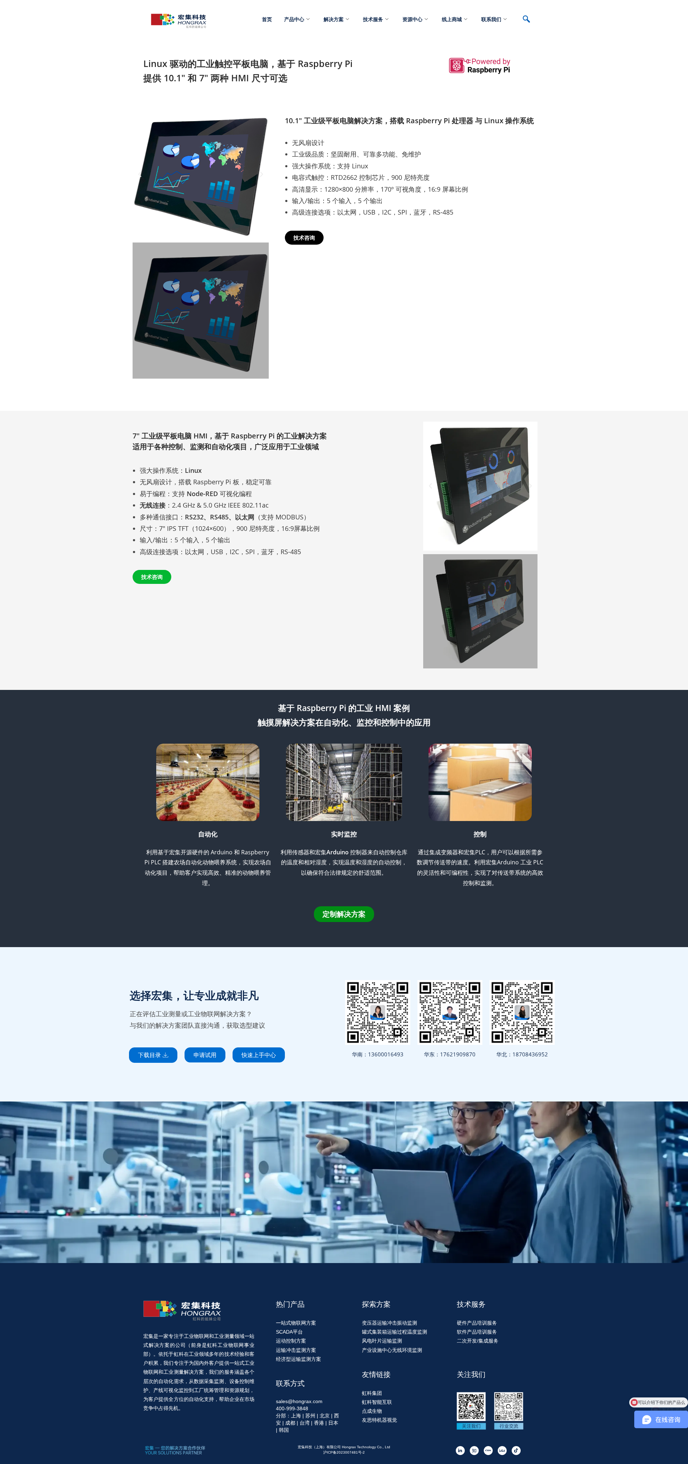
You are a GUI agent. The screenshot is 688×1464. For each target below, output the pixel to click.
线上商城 (452, 19)
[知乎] (474, 1450)
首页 (267, 19)
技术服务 (373, 19)
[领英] (460, 1450)
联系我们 (491, 19)
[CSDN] (488, 1450)
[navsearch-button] (530, 20)
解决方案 (334, 19)
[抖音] (516, 1450)
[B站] (502, 1450)
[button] (139, 174)
